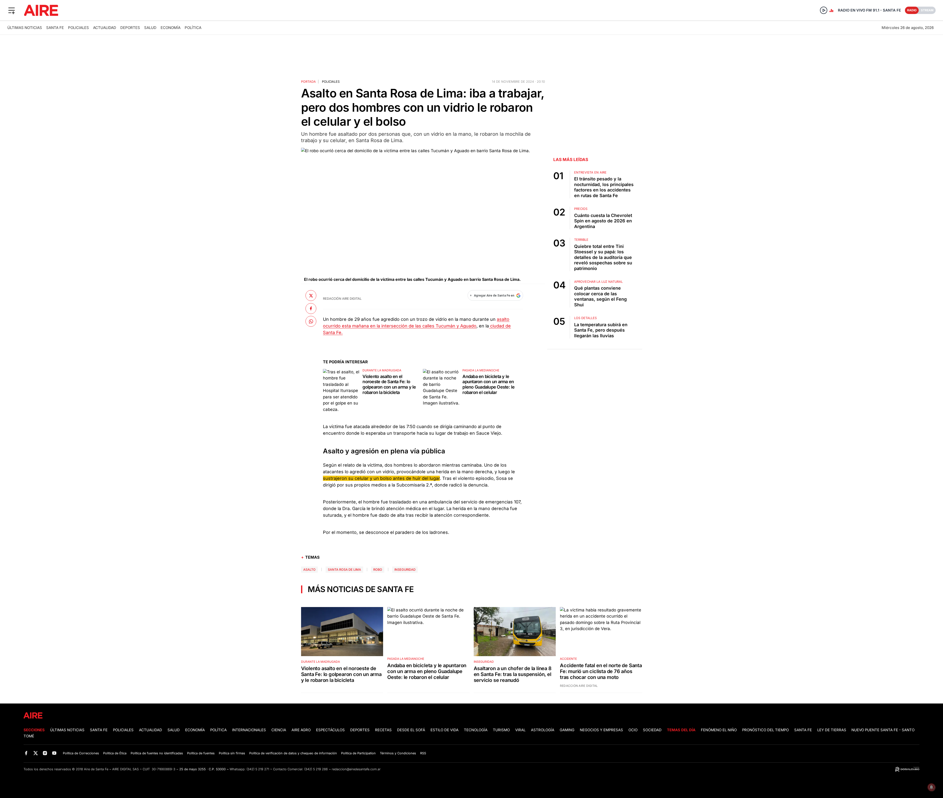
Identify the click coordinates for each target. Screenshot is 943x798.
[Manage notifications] (931, 787)
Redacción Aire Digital (342, 298)
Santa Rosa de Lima (344, 569)
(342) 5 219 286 (316, 769)
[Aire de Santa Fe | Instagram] (45, 753)
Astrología (542, 730)
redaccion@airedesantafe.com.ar (356, 769)
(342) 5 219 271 (258, 769)
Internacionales (249, 730)
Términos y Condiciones (398, 753)
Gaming (567, 730)
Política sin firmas (232, 753)
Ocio (633, 730)
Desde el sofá (411, 730)
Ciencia (278, 730)
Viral (520, 730)
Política (193, 27)
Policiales (78, 27)
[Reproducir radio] (823, 10)
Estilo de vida (444, 730)
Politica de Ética (114, 753)
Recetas (383, 730)
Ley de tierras (832, 730)
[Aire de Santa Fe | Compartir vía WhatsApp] (310, 321)
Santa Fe (55, 27)
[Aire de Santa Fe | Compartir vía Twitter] (310, 295)
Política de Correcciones (81, 753)
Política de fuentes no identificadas (157, 753)
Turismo (501, 730)
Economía (170, 27)
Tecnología (475, 730)
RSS (423, 753)
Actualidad (104, 27)
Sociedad (652, 730)
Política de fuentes (201, 753)
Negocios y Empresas (601, 730)
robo (377, 569)
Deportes (130, 27)
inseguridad (405, 569)
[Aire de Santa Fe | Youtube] (54, 753)
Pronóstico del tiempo (765, 730)
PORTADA (308, 81)
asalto (309, 569)
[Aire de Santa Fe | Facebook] (26, 753)
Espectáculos (330, 730)
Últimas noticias (24, 27)
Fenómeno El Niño (719, 730)
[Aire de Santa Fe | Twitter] (35, 753)
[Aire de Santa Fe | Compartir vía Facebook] (310, 308)
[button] (11, 10)
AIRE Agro (301, 730)
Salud (150, 27)
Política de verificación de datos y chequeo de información (293, 753)
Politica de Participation (358, 753)
